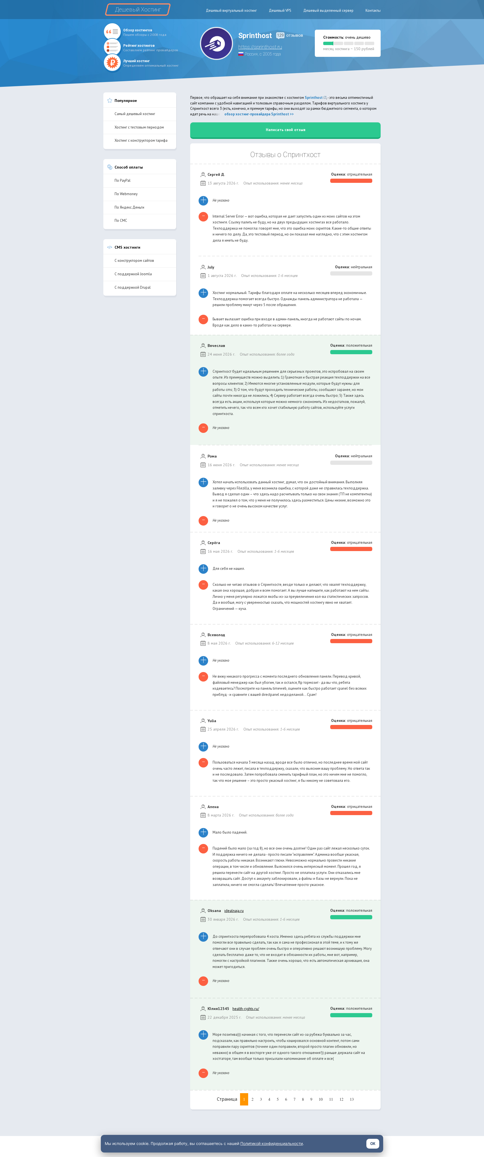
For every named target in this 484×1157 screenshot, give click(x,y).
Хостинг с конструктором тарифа (141, 140)
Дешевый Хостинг (138, 9)
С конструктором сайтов (134, 260)
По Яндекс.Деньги (129, 207)
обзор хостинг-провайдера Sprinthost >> (259, 114)
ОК (372, 1144)
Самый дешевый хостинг (135, 113)
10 (321, 1099)
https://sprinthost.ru (260, 47)
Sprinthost (314, 97)
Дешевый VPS (280, 10)
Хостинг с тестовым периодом (139, 127)
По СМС (121, 220)
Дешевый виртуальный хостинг (231, 10)
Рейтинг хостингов (139, 46)
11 (331, 1099)
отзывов (290, 35)
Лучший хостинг (136, 61)
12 (341, 1099)
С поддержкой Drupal (133, 287)
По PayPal (123, 180)
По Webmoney (126, 194)
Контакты (373, 10)
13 (352, 1099)
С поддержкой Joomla (133, 274)
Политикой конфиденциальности (271, 1143)
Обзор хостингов (137, 30)
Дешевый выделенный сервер (328, 10)
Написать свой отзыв (285, 129)
